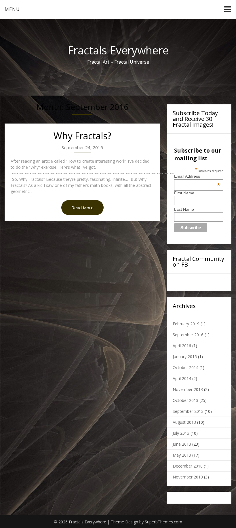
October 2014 (185, 367)
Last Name (184, 209)
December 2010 (188, 466)
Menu (12, 9)
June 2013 (182, 444)
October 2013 (185, 400)
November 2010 (188, 477)
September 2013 (188, 411)
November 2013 (188, 389)
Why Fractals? (82, 136)
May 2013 (182, 455)
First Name (184, 193)
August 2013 (184, 422)
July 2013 (181, 433)
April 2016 (182, 345)
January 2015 (185, 356)
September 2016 (188, 334)
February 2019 (186, 323)
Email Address (197, 176)
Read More (82, 207)
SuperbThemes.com (163, 522)
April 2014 (182, 378)
